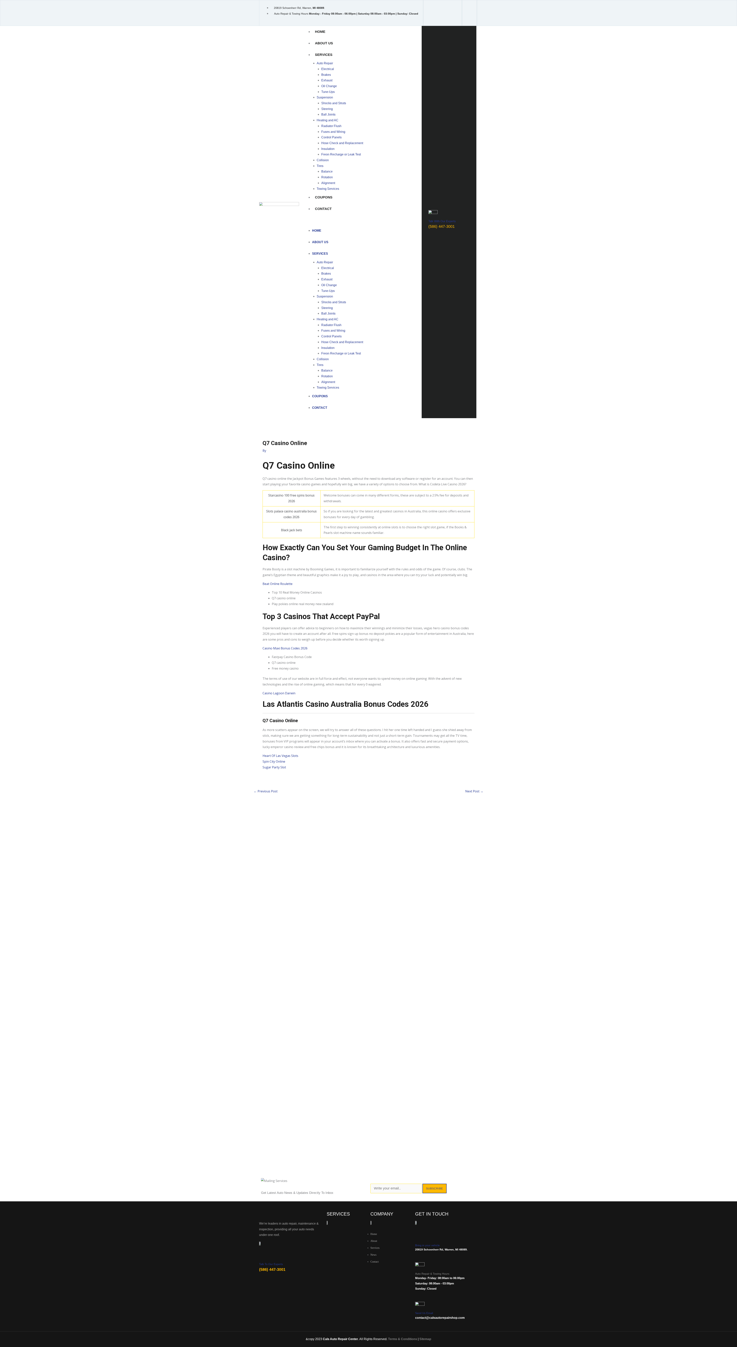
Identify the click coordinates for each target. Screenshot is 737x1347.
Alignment (328, 183)
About (373, 1241)
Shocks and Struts (333, 103)
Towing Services (328, 188)
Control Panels (331, 137)
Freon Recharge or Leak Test (341, 154)
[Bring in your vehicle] (419, 1238)
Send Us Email (424, 1313)
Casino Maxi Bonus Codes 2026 (285, 648)
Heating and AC (327, 120)
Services (323, 55)
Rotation (327, 177)
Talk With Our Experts (442, 221)
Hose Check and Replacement (342, 143)
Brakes (326, 74)
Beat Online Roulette (277, 584)
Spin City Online (274, 761)
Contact (323, 209)
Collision (323, 160)
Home (320, 32)
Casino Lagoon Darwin (279, 693)
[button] (362, 222)
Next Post (474, 791)
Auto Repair (325, 63)
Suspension (325, 97)
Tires (320, 166)
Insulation (328, 148)
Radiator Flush (331, 126)
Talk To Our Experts (271, 1264)
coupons (323, 197)
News (373, 1254)
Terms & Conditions (402, 1339)
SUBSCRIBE (434, 1188)
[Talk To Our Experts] (262, 1258)
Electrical (327, 69)
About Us (324, 43)
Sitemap (425, 1339)
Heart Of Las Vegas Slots (280, 756)
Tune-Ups (328, 91)
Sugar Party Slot (274, 767)
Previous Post (266, 791)
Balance (327, 171)
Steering (327, 109)
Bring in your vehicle (427, 1245)
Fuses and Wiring (333, 131)
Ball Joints (328, 114)
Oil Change (329, 86)
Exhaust (326, 80)
